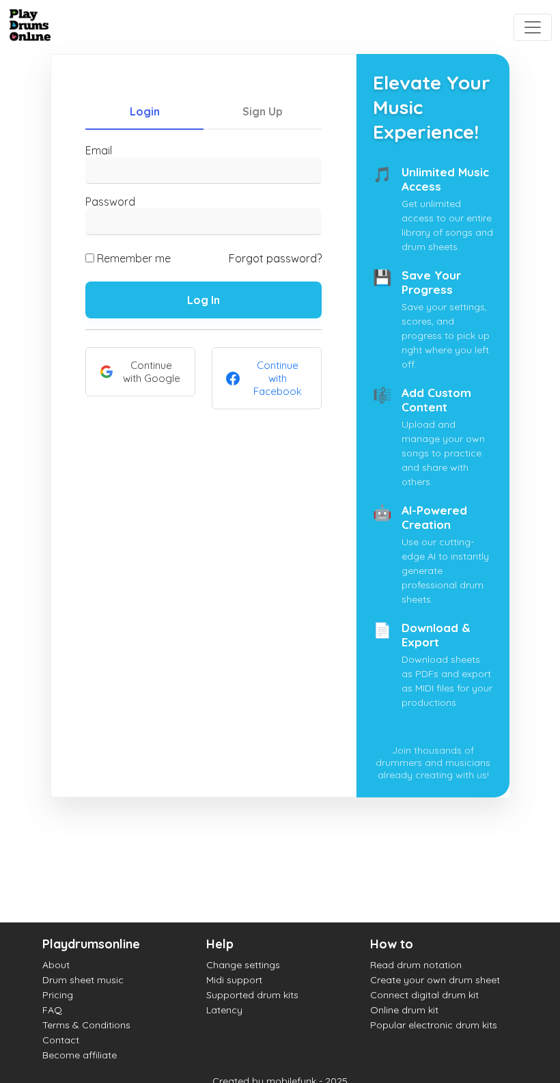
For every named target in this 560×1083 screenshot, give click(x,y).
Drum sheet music (83, 980)
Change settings (243, 965)
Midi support (234, 980)
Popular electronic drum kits (433, 1025)
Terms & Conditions (86, 1025)
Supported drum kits (252, 995)
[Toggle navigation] (533, 27)
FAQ (52, 1010)
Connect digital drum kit (424, 995)
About (56, 965)
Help (220, 944)
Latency (224, 1010)
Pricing (57, 995)
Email (98, 150)
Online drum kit (404, 1010)
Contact (60, 1040)
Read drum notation (416, 965)
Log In (203, 300)
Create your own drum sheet (435, 980)
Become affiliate (79, 1055)
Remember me (134, 258)
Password (110, 201)
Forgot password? (275, 258)
